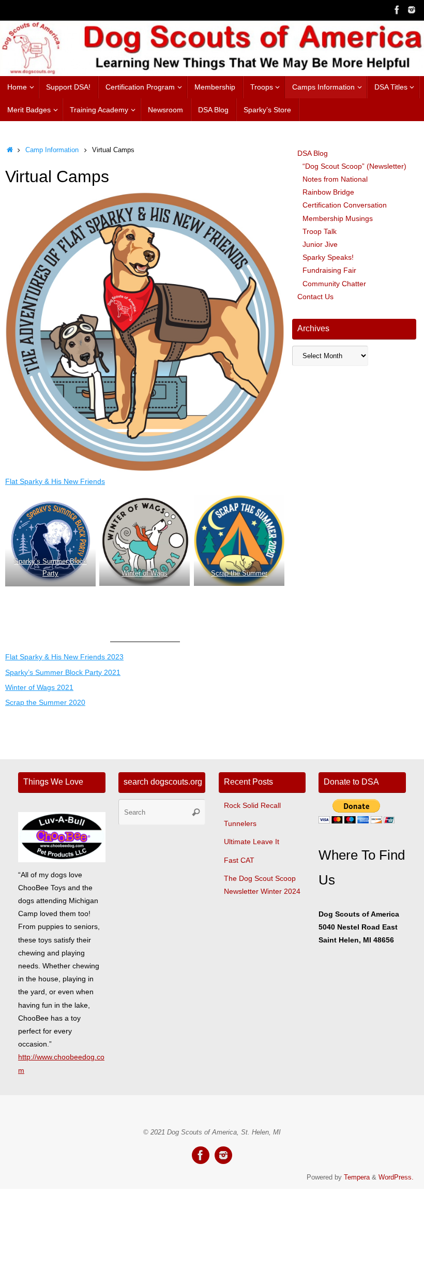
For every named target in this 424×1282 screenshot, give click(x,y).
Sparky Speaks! (328, 257)
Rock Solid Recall (252, 805)
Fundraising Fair (329, 270)
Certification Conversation (344, 205)
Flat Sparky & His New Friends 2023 (64, 657)
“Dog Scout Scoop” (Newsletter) (354, 166)
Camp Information (52, 150)
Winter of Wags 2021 (39, 687)
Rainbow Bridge (328, 192)
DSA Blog (312, 153)
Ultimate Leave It (251, 841)
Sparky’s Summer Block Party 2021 (62, 672)
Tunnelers (240, 823)
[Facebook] (397, 10)
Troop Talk (319, 231)
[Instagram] (411, 10)
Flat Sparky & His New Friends (55, 481)
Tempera (357, 1177)
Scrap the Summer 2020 (45, 702)
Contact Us (315, 296)
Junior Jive (320, 244)
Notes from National (335, 179)
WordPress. (396, 1177)
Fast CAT (239, 860)
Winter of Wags (145, 573)
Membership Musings (337, 218)
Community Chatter (334, 283)
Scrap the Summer (239, 573)
